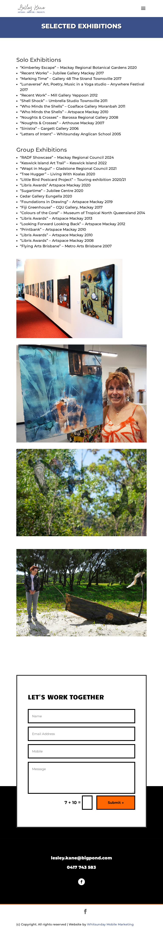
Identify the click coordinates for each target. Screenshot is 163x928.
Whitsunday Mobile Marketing (110, 924)
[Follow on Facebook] (81, 881)
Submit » (116, 803)
